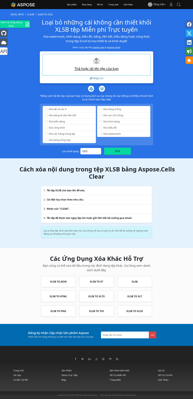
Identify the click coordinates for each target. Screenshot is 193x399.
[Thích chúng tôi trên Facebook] (76, 359)
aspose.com (98, 47)
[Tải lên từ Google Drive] (91, 89)
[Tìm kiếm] (178, 4)
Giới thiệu (128, 4)
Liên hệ (133, 395)
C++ (3, 51)
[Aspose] (23, 4)
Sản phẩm (72, 4)
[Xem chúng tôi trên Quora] (103, 359)
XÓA (117, 151)
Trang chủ (18, 370)
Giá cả (161, 370)
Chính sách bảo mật (107, 395)
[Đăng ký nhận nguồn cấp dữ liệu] (117, 359)
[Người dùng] (171, 4)
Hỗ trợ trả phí (165, 375)
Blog (64, 379)
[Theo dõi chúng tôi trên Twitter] (83, 359)
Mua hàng (87, 4)
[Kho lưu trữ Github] (110, 359)
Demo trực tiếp (70, 375)
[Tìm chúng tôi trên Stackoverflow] (96, 359)
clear (30, 14)
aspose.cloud (113, 47)
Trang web (113, 4)
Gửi (152, 334)
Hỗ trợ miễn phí (118, 375)
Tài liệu (17, 375)
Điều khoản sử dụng (122, 395)
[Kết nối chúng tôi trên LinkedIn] (90, 359)
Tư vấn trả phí (20, 379)
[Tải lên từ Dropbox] (102, 89)
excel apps (17, 14)
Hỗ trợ (100, 4)
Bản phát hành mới (119, 370)
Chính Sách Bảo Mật (99, 99)
